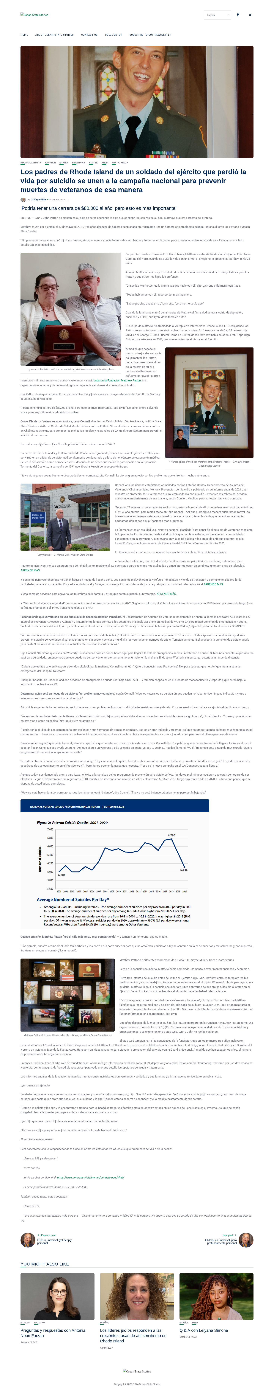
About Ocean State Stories (54, 35)
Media (105, 163)
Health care (78, 163)
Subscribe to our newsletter (150, 35)
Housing (93, 163)
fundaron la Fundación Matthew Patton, (117, 380)
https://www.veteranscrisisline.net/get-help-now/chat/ (90, 1177)
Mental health (120, 163)
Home (24, 35)
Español (63, 163)
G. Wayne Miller (38, 199)
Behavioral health (31, 163)
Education (50, 163)
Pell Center (113, 35)
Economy (26, 1323)
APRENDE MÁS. (30, 570)
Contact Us (89, 35)
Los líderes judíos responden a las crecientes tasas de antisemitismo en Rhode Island (133, 1335)
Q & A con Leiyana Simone (203, 1330)
